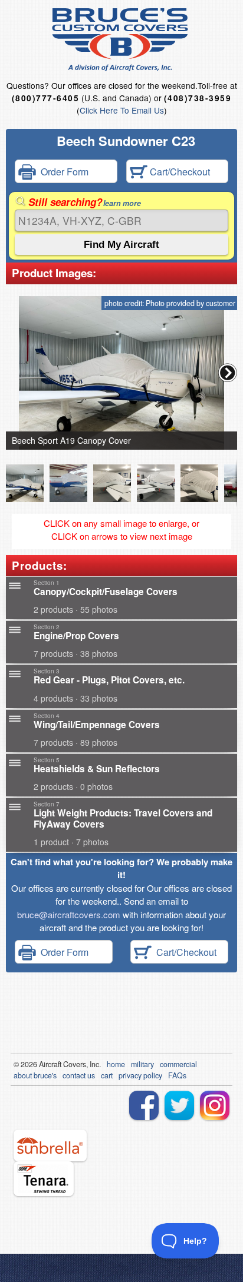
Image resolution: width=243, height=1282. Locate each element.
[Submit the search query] (121, 244)
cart (107, 1075)
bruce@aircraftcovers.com (68, 914)
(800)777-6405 (45, 98)
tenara (44, 1178)
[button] (227, 372)
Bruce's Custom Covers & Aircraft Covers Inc (121, 40)
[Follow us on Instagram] (214, 1105)
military (142, 1064)
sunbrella (50, 1145)
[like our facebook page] (144, 1105)
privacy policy (140, 1075)
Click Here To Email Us (122, 110)
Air (43, 1064)
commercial (178, 1064)
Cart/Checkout (178, 171)
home (116, 1064)
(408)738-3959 (197, 98)
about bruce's (35, 1075)
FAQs (177, 1075)
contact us (79, 1075)
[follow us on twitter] (179, 1105)
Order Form (62, 171)
